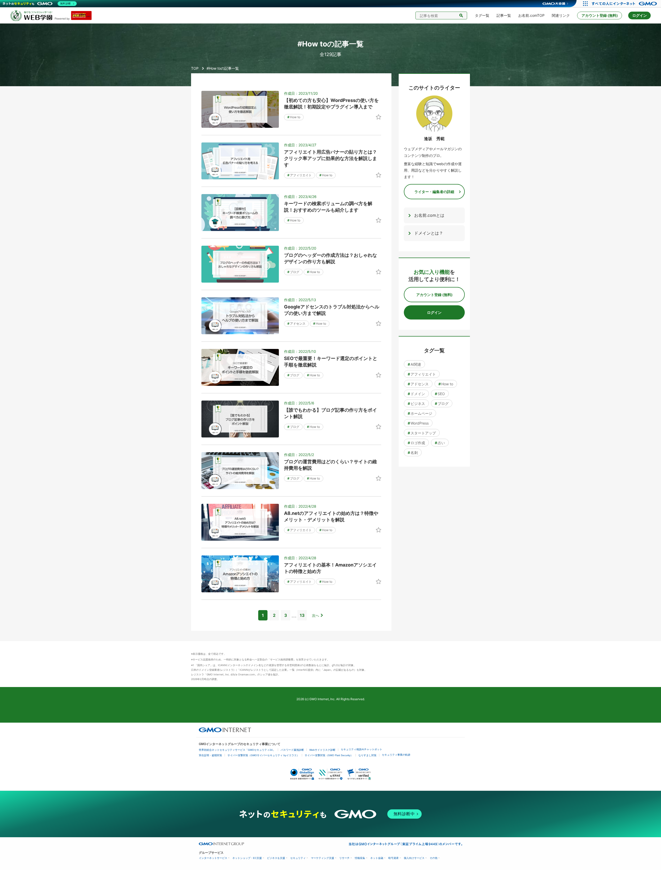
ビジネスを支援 (276, 858)
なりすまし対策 (367, 755)
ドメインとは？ (428, 233)
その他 (433, 858)
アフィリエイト (299, 175)
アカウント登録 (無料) (599, 15)
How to (293, 117)
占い (440, 443)
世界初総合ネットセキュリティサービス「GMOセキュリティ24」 (237, 749)
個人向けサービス (414, 858)
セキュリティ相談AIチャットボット (361, 749)
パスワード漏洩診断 (292, 749)
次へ (315, 615)
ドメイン (416, 394)
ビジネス (416, 403)
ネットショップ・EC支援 (247, 858)
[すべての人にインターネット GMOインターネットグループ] (625, 3)
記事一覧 (504, 15)
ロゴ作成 (416, 443)
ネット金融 (376, 858)
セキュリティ (298, 858)
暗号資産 (393, 858)
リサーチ (344, 858)
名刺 (413, 452)
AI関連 (414, 364)
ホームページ (420, 413)
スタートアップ (422, 433)
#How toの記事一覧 (223, 68)
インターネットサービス (213, 858)
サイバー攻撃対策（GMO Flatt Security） (329, 755)
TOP (195, 68)
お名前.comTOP (531, 15)
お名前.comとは (429, 215)
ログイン (639, 15)
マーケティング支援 (322, 858)
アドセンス (296, 323)
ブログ (293, 272)
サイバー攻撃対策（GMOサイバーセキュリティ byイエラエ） (263, 755)
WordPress (418, 423)
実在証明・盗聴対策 (210, 755)
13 (302, 615)
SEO (440, 394)
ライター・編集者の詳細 (434, 191)
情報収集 (360, 858)
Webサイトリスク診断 (322, 749)
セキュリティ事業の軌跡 (396, 754)
